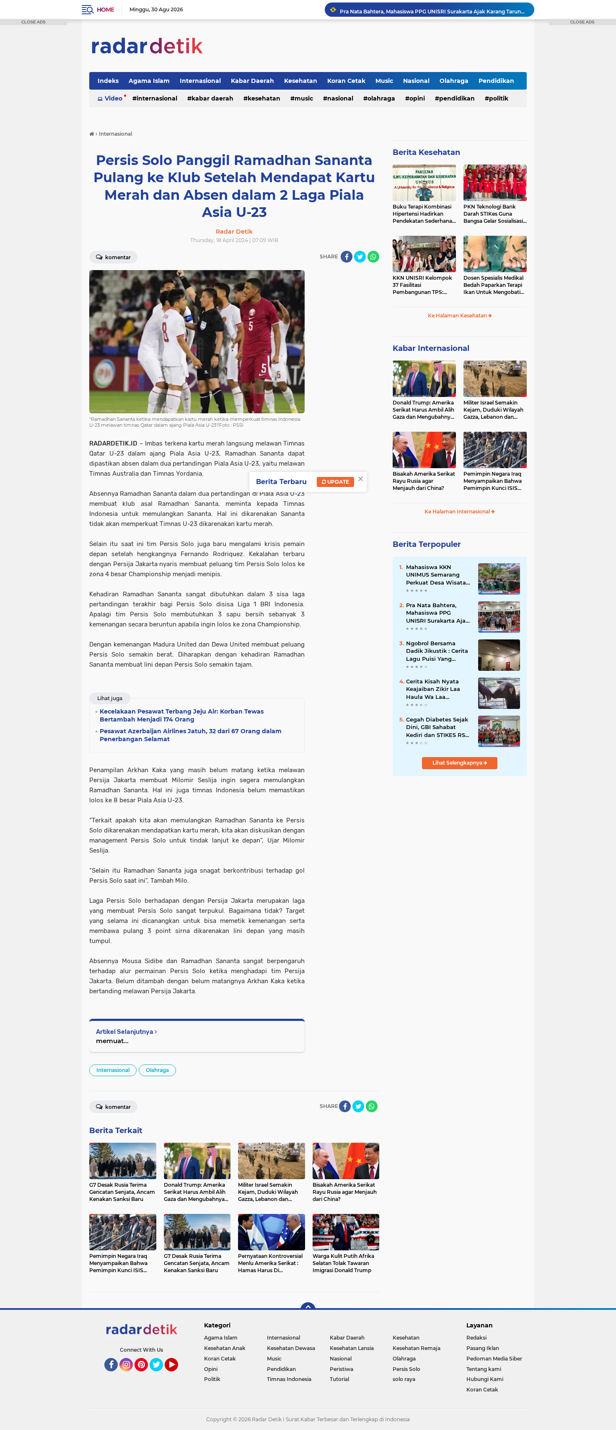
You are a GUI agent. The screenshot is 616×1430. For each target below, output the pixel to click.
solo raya (404, 1379)
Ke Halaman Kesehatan (458, 315)
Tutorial (339, 1379)
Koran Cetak (346, 81)
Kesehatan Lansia (352, 1348)
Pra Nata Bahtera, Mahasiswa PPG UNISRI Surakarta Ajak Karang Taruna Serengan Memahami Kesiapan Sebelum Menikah (433, 9)
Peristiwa (341, 1369)
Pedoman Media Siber (494, 1358)
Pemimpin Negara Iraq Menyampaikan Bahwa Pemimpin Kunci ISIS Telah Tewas (492, 481)
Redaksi (476, 1338)
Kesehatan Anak (225, 1348)
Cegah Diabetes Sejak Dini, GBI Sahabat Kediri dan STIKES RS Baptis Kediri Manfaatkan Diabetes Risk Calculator (437, 727)
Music (384, 81)
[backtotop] (308, 1309)
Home (105, 9)
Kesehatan (300, 81)
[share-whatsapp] (373, 257)
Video (113, 98)
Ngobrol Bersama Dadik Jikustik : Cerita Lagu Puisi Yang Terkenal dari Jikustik (437, 651)
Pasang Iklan (482, 1348)
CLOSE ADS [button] (33, 22)
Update (337, 482)
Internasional (200, 81)
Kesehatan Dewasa (291, 1348)
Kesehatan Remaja (416, 1348)
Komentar (117, 257)
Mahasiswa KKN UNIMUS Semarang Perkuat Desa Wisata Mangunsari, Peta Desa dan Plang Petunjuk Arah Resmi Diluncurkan (438, 575)
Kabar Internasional (431, 348)
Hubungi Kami (484, 1379)
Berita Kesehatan (426, 152)
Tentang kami (483, 1369)
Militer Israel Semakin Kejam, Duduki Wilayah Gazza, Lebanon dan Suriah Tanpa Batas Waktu (493, 409)
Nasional (416, 81)
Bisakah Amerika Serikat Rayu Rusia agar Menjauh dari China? (424, 481)
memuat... (112, 1041)
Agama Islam (149, 81)
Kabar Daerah (252, 81)
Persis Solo (406, 1369)
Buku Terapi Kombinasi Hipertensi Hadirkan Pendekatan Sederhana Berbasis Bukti (422, 214)
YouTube (177, 1375)
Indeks (108, 81)
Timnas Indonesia (289, 1379)
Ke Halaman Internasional (457, 511)
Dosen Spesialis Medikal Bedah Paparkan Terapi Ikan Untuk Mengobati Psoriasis (493, 285)
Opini (417, 98)
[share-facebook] (346, 257)
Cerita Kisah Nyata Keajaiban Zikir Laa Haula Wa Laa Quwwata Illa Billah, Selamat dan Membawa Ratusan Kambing (434, 689)
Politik (498, 98)
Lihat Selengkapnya (458, 763)
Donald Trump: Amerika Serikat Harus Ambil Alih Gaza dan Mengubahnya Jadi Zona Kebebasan (423, 409)
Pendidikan (496, 81)
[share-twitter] (360, 257)
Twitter (160, 1375)
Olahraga (454, 81)
